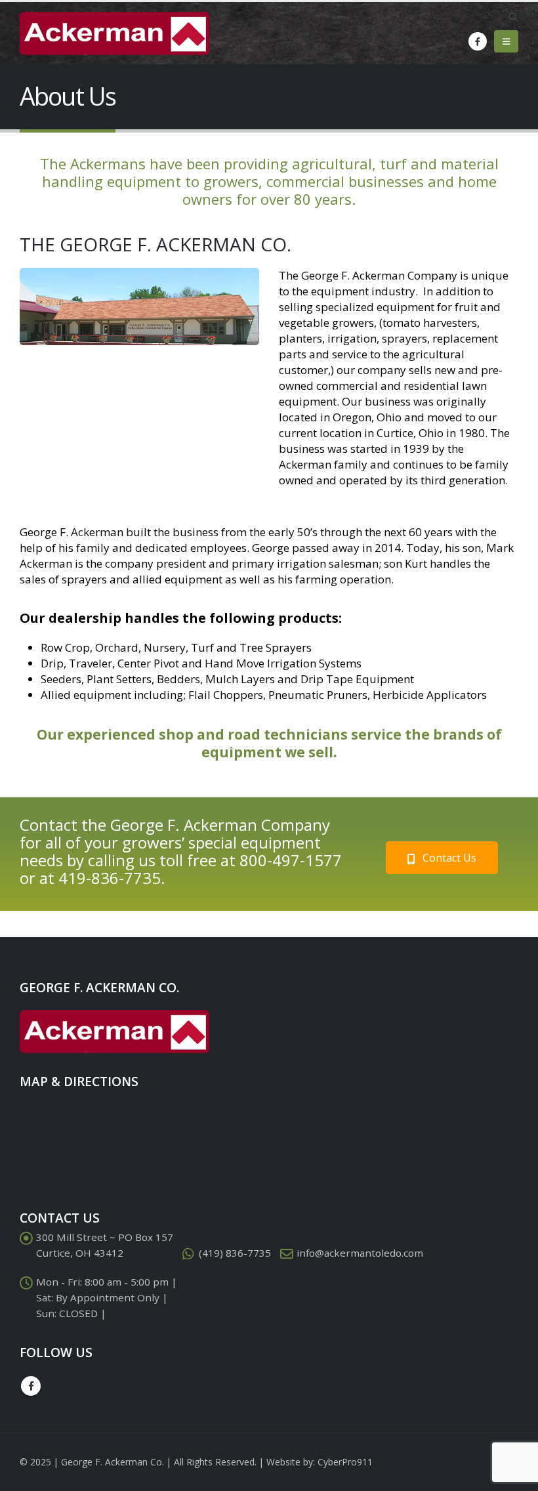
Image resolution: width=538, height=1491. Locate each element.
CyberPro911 (345, 1462)
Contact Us (448, 857)
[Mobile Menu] (506, 41)
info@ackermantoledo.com (360, 1252)
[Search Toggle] (512, 17)
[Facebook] (477, 41)
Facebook (31, 1386)
